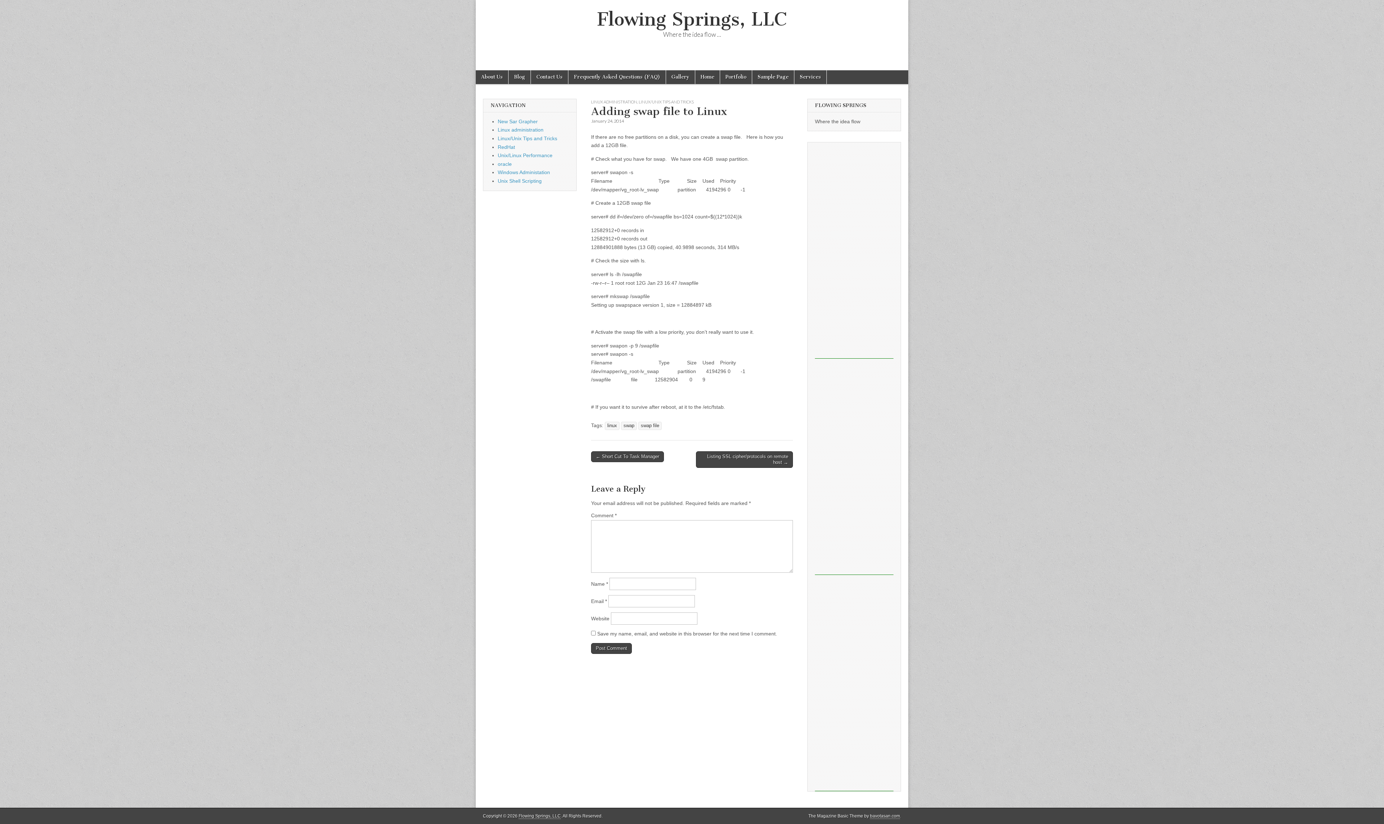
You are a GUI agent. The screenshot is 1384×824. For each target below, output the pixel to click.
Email (599, 601)
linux (612, 425)
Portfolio (736, 77)
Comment (604, 515)
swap (629, 425)
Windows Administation (524, 172)
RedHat (506, 147)
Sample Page (773, 77)
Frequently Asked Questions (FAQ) (617, 77)
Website (600, 618)
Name (599, 584)
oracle (505, 164)
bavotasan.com (885, 816)
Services (810, 77)
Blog (519, 77)
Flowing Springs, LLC (692, 19)
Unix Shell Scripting (520, 181)
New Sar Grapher (518, 121)
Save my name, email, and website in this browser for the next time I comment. (687, 634)
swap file (650, 425)
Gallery (680, 77)
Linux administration (614, 101)
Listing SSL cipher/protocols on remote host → (747, 459)
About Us (492, 77)
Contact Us (549, 77)
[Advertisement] (854, 250)
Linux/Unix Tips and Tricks (666, 101)
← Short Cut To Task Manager (627, 456)
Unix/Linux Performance (525, 155)
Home (707, 77)
